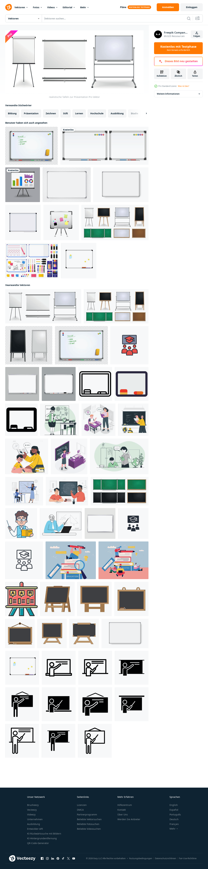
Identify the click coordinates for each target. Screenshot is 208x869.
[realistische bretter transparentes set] (28, 345)
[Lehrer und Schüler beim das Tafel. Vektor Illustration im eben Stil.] (59, 420)
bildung (12, 113)
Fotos (36, 7)
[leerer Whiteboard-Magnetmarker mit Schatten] (120, 184)
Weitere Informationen (168, 93)
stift (65, 113)
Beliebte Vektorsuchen (89, 819)
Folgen (196, 36)
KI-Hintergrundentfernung (42, 838)
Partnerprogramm (87, 814)
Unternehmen (35, 819)
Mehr (83, 7)
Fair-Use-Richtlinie (187, 858)
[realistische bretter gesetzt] (115, 222)
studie (134, 113)
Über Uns (122, 814)
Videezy (31, 814)
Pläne (123, 7)
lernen (79, 113)
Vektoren (19, 7)
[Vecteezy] (8, 7)
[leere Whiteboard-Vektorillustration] (22, 384)
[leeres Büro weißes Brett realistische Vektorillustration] (67, 184)
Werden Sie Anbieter (128, 819)
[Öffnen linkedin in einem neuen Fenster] (52, 858)
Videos (51, 7)
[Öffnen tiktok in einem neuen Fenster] (63, 858)
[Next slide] (143, 113)
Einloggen (191, 7)
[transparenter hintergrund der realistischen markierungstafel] (31, 146)
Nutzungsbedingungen (140, 858)
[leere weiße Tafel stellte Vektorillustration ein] (104, 146)
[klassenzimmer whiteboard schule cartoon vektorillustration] (23, 222)
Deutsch (174, 819)
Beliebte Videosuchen (89, 828)
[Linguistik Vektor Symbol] (21, 599)
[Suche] (189, 18)
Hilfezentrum (124, 805)
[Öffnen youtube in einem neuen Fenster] (73, 858)
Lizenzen (82, 805)
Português (175, 814)
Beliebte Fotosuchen (88, 824)
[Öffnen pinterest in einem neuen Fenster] (58, 858)
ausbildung (117, 113)
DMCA (80, 809)
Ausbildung (33, 824)
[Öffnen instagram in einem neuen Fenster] (47, 858)
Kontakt (121, 809)
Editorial (67, 7)
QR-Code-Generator (38, 843)
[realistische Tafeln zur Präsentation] (43, 306)
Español (174, 809)
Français (174, 824)
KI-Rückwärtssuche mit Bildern (44, 833)
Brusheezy (33, 805)
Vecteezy (32, 809)
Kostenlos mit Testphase (178, 48)
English (174, 805)
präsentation (31, 113)
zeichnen (51, 113)
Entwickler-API (35, 828)
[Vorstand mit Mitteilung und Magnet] (61, 222)
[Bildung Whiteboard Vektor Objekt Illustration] (95, 384)
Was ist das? (183, 86)
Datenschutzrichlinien (165, 858)
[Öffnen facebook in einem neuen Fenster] (42, 858)
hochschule (96, 113)
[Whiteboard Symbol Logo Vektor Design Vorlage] (57, 599)
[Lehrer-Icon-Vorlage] (59, 668)
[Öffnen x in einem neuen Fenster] (68, 858)
